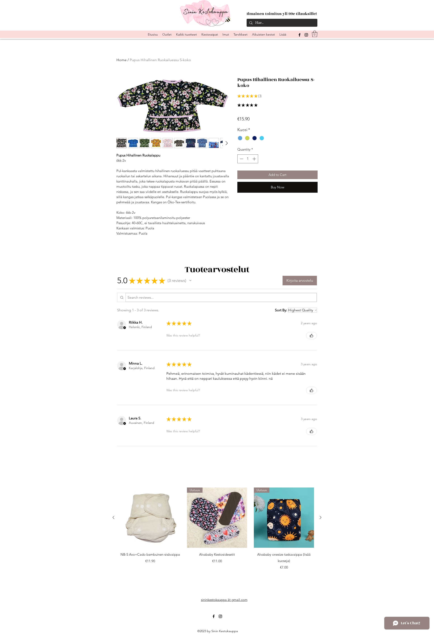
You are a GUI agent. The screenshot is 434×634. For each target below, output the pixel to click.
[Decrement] (241, 159)
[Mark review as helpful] (311, 335)
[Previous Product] (113, 517)
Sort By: (281, 310)
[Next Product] (320, 517)
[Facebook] (213, 616)
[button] (314, 34)
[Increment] (255, 159)
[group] (217, 528)
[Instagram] (306, 35)
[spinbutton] (248, 159)
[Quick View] (150, 518)
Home (121, 60)
